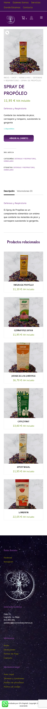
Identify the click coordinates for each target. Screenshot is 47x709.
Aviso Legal (9, 674)
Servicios (35, 2)
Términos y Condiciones (14, 678)
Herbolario (25, 78)
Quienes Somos (21, 2)
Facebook (8, 558)
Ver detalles (23, 268)
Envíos (6, 645)
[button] (7, 33)
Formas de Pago (11, 654)
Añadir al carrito (18, 138)
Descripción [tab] (9, 191)
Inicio (6, 78)
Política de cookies (12, 687)
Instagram (8, 562)
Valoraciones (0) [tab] (24, 191)
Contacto (28, 7)
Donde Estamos (12, 7)
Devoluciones (9, 650)
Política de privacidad (14, 682)
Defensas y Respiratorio (15, 108)
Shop (14, 78)
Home (7, 2)
